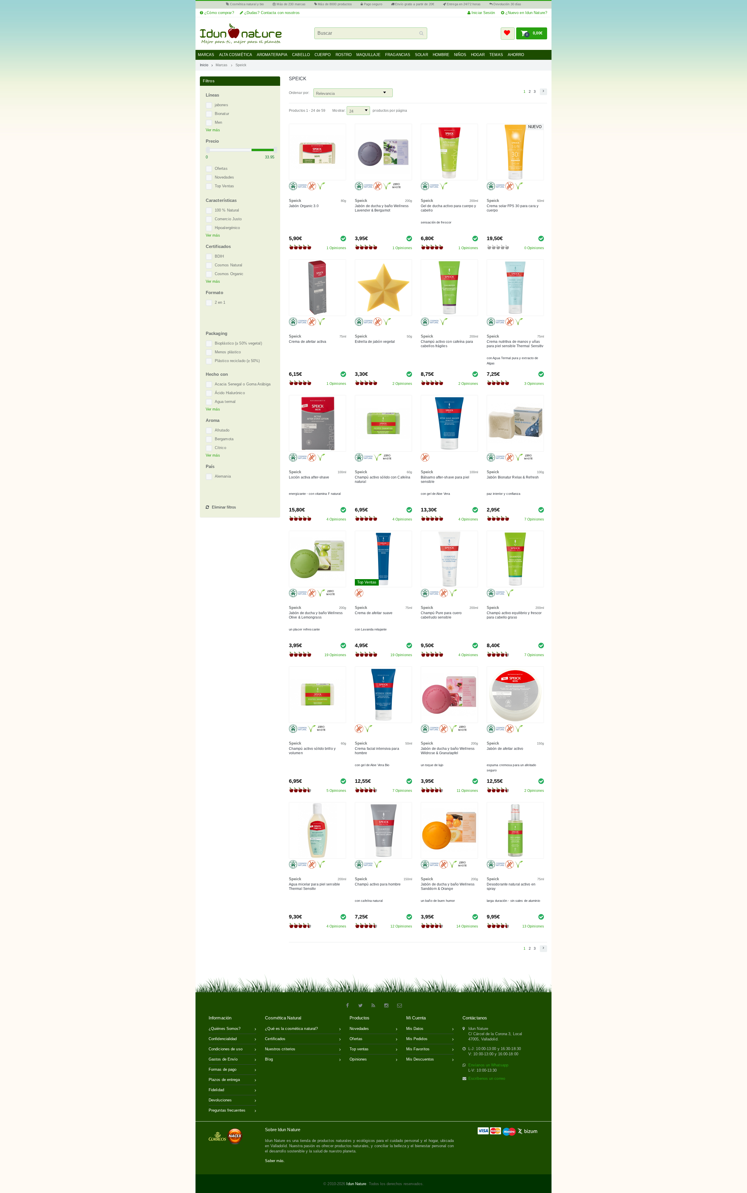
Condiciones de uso (225, 1049)
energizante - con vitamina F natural (315, 493)
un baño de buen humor (438, 900)
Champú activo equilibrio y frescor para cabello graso (514, 615)
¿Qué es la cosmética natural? (291, 1028)
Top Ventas (224, 186)
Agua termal (225, 401)
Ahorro (516, 55)
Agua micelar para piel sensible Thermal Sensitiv (314, 886)
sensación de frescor (436, 222)
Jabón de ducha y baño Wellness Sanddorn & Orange (447, 886)
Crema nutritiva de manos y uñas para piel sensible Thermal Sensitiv (515, 344)
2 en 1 (220, 302)
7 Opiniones (534, 519)
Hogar (478, 55)
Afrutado (222, 430)
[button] (508, 33)
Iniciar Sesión (482, 13)
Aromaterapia (272, 55)
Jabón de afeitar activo (505, 749)
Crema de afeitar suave (373, 613)
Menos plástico (228, 352)
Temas (496, 55)
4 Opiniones (336, 519)
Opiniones (358, 1059)
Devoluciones (220, 1100)
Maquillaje (368, 55)
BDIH (219, 256)
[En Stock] (343, 238)
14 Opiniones (467, 926)
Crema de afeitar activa (307, 342)
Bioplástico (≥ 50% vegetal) (238, 343)
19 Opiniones (335, 655)
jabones (221, 105)
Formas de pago (222, 1069)
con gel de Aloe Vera (435, 493)
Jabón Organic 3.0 (304, 206)
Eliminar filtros (224, 507)
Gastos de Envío (223, 1059)
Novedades (224, 177)
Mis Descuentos (420, 1059)
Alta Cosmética (235, 55)
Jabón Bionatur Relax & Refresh (513, 477)
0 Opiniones (534, 248)
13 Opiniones (533, 926)
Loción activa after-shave (309, 477)
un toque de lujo (432, 765)
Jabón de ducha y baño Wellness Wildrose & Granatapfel (447, 751)
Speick (241, 65)
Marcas (206, 55)
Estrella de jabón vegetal (375, 342)
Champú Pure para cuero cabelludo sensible (441, 615)
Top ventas (359, 1049)
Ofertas (221, 168)
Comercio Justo (228, 219)
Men (218, 122)
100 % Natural (227, 210)
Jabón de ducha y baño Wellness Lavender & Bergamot (382, 208)
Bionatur (222, 113)
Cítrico (220, 448)
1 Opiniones (336, 248)
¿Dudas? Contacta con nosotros (271, 13)
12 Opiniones (401, 926)
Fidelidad (216, 1090)
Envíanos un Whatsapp (488, 1065)
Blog (269, 1059)
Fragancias (397, 55)
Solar (421, 55)
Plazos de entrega (224, 1079)
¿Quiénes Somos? (225, 1028)
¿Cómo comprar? (218, 13)
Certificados (275, 1039)
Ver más (213, 130)
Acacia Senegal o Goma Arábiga (242, 384)
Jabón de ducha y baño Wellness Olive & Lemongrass (316, 615)
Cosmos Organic (229, 274)
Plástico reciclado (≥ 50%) (237, 361)
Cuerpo (323, 55)
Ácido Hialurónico (230, 393)
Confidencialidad (223, 1039)
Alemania (223, 476)
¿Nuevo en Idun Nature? (525, 13)
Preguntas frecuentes (227, 1110)
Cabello (301, 55)
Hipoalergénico (227, 228)
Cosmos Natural (228, 265)
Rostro (344, 55)
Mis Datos (415, 1028)
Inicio (204, 65)
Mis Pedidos (416, 1039)
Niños (460, 55)
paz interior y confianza (503, 493)
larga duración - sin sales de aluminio (513, 900)
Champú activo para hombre (378, 884)
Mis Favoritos (418, 1049)
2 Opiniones (402, 384)
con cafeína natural (369, 900)
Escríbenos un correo (486, 1078)
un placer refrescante (304, 629)
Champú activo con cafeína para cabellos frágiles (447, 344)
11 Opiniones (467, 791)
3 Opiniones (534, 384)
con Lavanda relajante (371, 629)
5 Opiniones (336, 791)
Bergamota (224, 439)
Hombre (441, 55)
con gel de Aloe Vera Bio (372, 765)
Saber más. (275, 1161)
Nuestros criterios (280, 1049)
